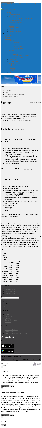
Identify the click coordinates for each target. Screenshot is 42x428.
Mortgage (12, 69)
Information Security (8, 337)
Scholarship (8, 35)
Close (3, 425)
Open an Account (35, 102)
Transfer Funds (14, 27)
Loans (7, 67)
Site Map (8, 322)
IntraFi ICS (12, 59)
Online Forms (13, 29)
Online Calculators (15, 31)
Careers (7, 37)
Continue (5, 386)
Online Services (10, 289)
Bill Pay (11, 26)
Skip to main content (7, 2)
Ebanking (8, 13)
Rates (6, 33)
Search (3, 306)
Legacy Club (9, 331)
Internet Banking (14, 14)
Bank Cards (12, 65)
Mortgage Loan (10, 291)
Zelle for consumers (15, 20)
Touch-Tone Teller (15, 24)
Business (11, 50)
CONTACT (11, 4)
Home (7, 314)
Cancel (12, 386)
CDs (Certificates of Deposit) (14, 94)
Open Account (20, 129)
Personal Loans (10, 293)
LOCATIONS (20, 4)
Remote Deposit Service (21, 55)
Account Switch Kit (15, 63)
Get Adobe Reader (11, 320)
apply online (27, 120)
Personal (11, 41)
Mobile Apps (13, 16)
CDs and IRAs (17, 46)
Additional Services (19, 48)
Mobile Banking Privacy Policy (23, 18)
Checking (16, 42)
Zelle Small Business (15, 22)
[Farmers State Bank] (8, 9)
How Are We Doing (11, 330)
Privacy (7, 318)
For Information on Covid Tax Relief (16, 333)
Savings (15, 44)
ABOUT (3, 4)
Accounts (8, 39)
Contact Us (8, 316)
